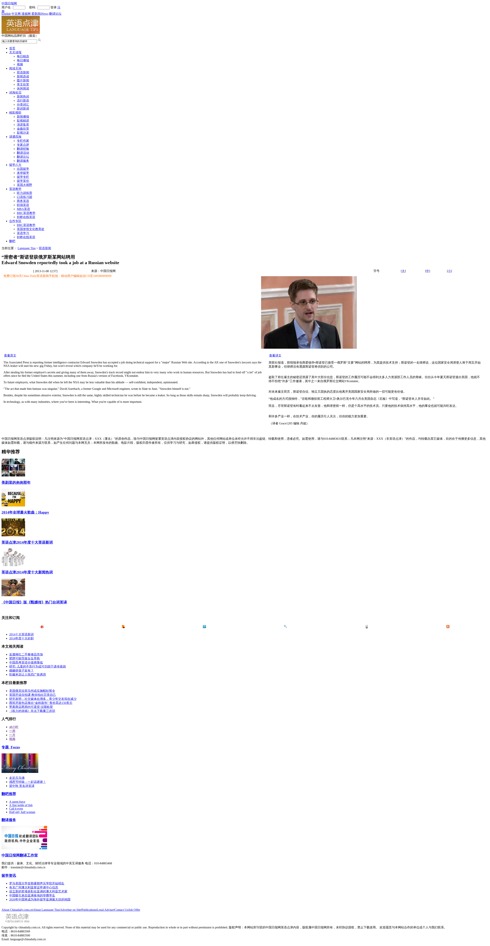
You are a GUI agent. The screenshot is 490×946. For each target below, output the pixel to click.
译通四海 (15, 136)
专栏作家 (23, 140)
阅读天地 (15, 68)
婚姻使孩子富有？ (21, 670)
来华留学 (23, 172)
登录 (54, 7)
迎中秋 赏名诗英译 (21, 785)
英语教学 (15, 189)
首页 (12, 48)
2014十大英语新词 (21, 634)
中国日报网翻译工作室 (20, 855)
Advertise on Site (70, 909)
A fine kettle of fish (21, 805)
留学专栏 (23, 176)
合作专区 (15, 221)
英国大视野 (24, 184)
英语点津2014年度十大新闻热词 (27, 572)
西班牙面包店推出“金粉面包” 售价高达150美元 (40, 702)
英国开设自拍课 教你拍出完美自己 (32, 694)
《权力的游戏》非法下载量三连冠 (32, 710)
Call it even (16, 808)
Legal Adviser (105, 909)
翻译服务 (23, 160)
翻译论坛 (55, 13)
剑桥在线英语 (26, 217)
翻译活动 (23, 152)
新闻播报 (23, 116)
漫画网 (26, 13)
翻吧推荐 (9, 794)
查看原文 (10, 355)
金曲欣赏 (23, 128)
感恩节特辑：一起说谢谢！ (27, 781)
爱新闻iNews (39, 13)
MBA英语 (23, 209)
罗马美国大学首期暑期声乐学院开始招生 (36, 883)
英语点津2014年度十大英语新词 (27, 542)
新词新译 (23, 108)
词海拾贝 (15, 92)
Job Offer (134, 909)
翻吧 (12, 241)
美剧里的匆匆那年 (16, 482)
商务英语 (23, 201)
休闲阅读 (23, 88)
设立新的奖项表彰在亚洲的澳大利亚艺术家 (38, 891)
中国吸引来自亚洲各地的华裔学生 (32, 895)
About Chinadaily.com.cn (17, 909)
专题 (11, 747)
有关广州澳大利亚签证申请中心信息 (33, 887)
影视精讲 (23, 120)
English (6, 13)
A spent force (17, 801)
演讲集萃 (23, 124)
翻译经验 (23, 148)
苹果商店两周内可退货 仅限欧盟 (31, 706)
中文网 (16, 13)
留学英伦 (23, 180)
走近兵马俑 (16, 777)
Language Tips (27, 248)
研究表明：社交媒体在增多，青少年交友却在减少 (43, 698)
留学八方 (15, 164)
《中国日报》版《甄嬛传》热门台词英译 (34, 602)
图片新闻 (23, 80)
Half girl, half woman (22, 812)
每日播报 (23, 60)
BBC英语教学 (26, 213)
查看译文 (275, 355)
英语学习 (23, 233)
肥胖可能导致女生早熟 (24, 658)
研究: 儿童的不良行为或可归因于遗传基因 (37, 666)
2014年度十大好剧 (21, 638)
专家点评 (23, 144)
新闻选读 (23, 76)
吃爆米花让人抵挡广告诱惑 (27, 674)
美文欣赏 (23, 84)
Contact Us (121, 909)
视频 (20, 64)
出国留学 (23, 168)
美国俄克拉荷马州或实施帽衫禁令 (32, 690)
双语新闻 (23, 72)
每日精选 (23, 56)
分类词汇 (23, 104)
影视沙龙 (23, 132)
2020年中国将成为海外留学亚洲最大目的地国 (39, 899)
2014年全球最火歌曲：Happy (25, 512)
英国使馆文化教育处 (30, 229)
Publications (89, 909)
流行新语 (23, 100)
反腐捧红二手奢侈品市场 (26, 654)
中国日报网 (9, 3)
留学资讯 (9, 876)
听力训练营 (24, 193)
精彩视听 (15, 112)
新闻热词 (23, 96)
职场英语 (23, 205)
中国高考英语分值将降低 (26, 662)
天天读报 (15, 52)
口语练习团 (24, 197)
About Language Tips (46, 909)
